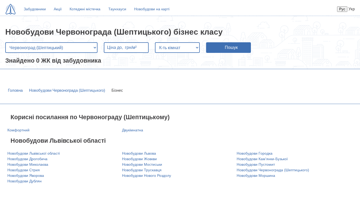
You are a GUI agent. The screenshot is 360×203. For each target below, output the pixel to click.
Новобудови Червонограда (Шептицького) (67, 90)
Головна (15, 90)
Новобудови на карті (151, 9)
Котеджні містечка (85, 9)
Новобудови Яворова (25, 175)
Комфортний (18, 130)
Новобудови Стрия (23, 170)
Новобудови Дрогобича (27, 159)
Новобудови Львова (139, 153)
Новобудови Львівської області (33, 153)
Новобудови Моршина (256, 175)
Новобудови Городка (255, 153)
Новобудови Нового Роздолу (146, 175)
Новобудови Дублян (24, 181)
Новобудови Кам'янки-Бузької (262, 159)
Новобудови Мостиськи (142, 164)
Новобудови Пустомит (256, 164)
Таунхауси (117, 9)
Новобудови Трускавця (142, 170)
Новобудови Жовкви (139, 159)
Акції (58, 9)
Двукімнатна (132, 130)
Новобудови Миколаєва (27, 164)
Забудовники (35, 9)
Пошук (231, 47)
